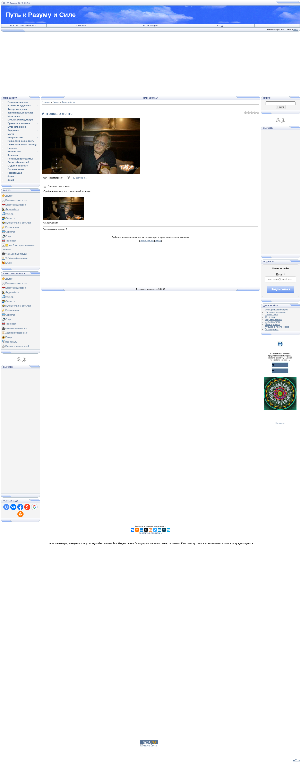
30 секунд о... (80, 177)
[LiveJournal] (164, 530)
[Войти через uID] (6, 507)
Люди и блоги (12, 209)
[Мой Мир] (141, 530)
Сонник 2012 (271, 314)
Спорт (8, 236)
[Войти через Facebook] (20, 507)
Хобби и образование (16, 258)
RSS (295, 29)
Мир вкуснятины (273, 319)
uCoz (296, 760)
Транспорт (10, 240)
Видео (56, 102)
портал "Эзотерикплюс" (23, 26)
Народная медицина (275, 312)
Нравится (280, 423)
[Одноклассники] (137, 530)
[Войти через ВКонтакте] (13, 507)
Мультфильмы (272, 324)
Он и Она (270, 317)
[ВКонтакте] (132, 530)
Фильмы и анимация (16, 254)
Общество (10, 218)
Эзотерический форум (277, 309)
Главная (81, 26)
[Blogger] (150, 530)
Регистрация (150, 26)
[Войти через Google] (34, 507)
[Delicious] (155, 530)
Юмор (8, 263)
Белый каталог (272, 322)
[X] (146, 530)
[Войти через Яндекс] (27, 507)
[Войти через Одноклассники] (20, 514)
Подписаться (281, 289)
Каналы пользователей (17, 346)
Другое (8, 195)
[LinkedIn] (159, 530)
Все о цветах (271, 329)
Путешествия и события (18, 222)
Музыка (9, 213)
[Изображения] (63, 208)
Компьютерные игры (16, 200)
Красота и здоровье (15, 204)
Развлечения (12, 227)
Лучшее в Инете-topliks (277, 327)
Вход (220, 26)
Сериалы (10, 231)
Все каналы (11, 341)
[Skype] (168, 530)
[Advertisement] (150, 63)
